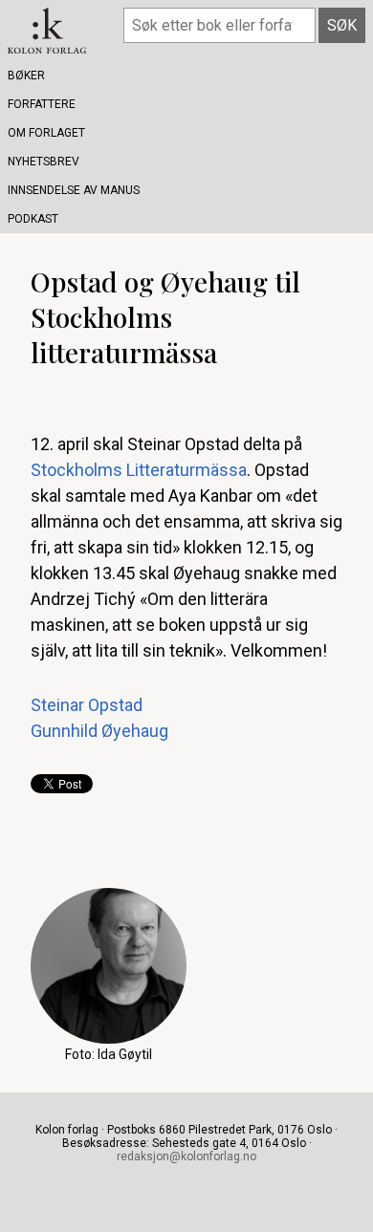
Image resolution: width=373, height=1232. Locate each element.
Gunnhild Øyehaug (99, 731)
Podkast (33, 219)
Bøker (26, 75)
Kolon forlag (47, 31)
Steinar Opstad (87, 705)
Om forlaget (46, 133)
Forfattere (42, 104)
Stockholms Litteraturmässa (139, 470)
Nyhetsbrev (43, 161)
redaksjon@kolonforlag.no (186, 1156)
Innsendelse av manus (74, 190)
